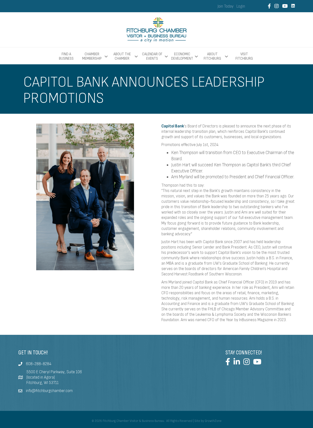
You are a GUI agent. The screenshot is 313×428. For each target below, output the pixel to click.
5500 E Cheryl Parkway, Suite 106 (54, 372)
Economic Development (182, 56)
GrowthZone (213, 421)
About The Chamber (122, 56)
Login (240, 6)
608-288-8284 (38, 363)
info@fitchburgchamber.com (49, 390)
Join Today (226, 6)
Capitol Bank (172, 126)
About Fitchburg (212, 56)
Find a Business (66, 56)
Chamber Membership (92, 56)
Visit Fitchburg (244, 56)
